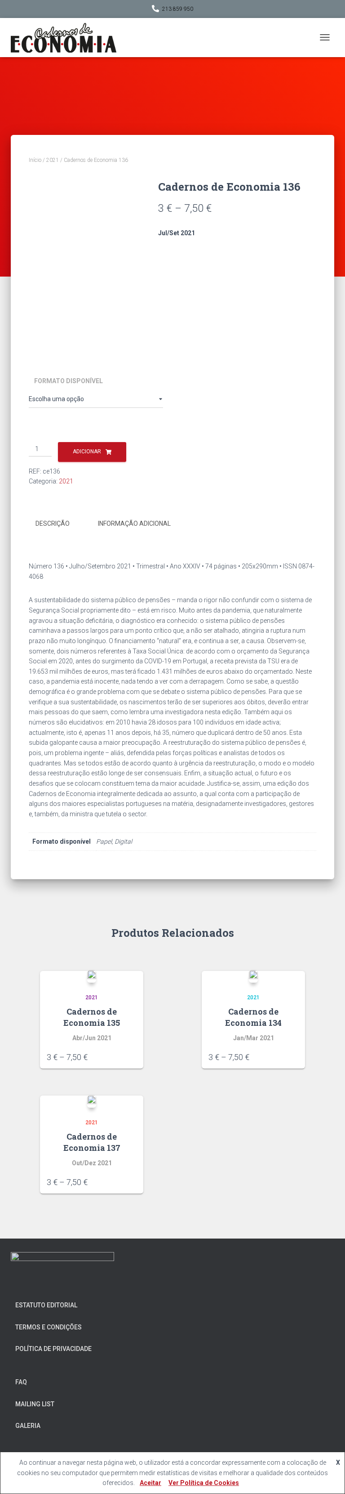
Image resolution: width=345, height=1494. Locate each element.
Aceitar (150, 1482)
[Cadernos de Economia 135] (91, 976)
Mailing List (34, 1404)
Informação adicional (134, 523)
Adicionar (87, 451)
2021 (52, 160)
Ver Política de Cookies (203, 1482)
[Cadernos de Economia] (67, 37)
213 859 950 (177, 9)
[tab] (59, 524)
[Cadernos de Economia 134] (253, 976)
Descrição (52, 523)
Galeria (27, 1425)
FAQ (21, 1382)
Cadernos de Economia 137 (91, 1142)
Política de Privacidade (53, 1348)
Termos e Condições (48, 1327)
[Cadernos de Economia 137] (91, 1101)
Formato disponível (68, 381)
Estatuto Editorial (46, 1305)
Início (35, 160)
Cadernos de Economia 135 (91, 1017)
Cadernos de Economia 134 (253, 1017)
